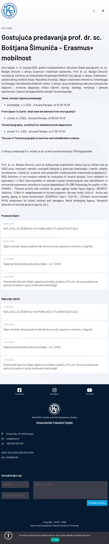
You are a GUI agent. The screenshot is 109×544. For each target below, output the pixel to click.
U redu (55, 540)
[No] (105, 537)
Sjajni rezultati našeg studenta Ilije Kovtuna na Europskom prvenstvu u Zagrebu (48, 246)
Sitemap (75, 525)
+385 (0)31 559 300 (14, 443)
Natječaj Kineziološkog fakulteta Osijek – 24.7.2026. (32, 264)
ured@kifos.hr (12, 438)
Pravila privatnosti (61, 525)
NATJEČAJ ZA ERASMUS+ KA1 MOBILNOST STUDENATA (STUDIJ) (41, 228)
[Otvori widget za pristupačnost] (8, 535)
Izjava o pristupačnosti (41, 525)
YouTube (89, 394)
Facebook (19, 394)
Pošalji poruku (97, 502)
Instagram (54, 394)
